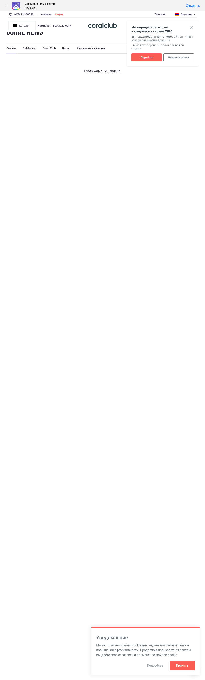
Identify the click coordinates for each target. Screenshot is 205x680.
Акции (59, 14)
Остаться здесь (178, 57)
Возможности (62, 25)
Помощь (159, 14)
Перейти (147, 57)
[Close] (6, 5)
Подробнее (155, 665)
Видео (66, 48)
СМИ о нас (29, 48)
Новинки (46, 14)
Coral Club (49, 48)
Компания (44, 25)
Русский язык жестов (91, 48)
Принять (182, 665)
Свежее (11, 48)
